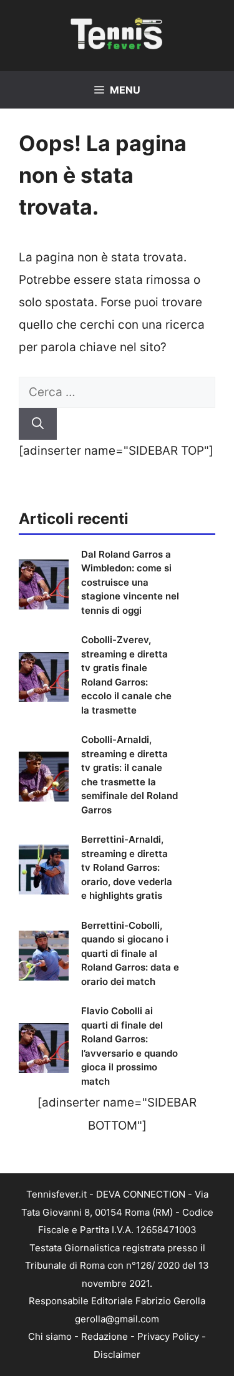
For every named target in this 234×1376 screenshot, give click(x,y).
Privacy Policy (168, 1336)
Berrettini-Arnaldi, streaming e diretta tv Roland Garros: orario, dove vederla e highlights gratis (126, 867)
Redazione (104, 1336)
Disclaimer (117, 1354)
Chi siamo (50, 1336)
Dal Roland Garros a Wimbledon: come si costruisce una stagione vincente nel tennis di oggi (130, 582)
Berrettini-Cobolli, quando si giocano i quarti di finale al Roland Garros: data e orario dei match (130, 953)
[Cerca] (38, 424)
